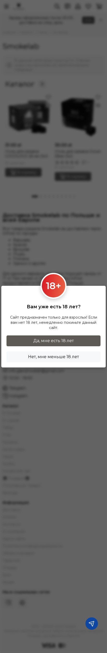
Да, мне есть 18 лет (53, 340)
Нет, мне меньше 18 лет (53, 356)
